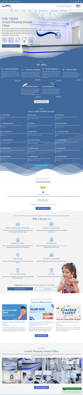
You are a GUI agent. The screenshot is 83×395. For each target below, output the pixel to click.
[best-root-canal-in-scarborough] (30, 38)
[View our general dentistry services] (10, 75)
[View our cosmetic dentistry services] (31, 75)
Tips (18, 325)
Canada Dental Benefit (61, 245)
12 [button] (40, 204)
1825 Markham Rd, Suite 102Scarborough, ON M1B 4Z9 (65, 6)
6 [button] (34, 204)
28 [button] (54, 204)
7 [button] (35, 204)
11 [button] (39, 204)
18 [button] (45, 204)
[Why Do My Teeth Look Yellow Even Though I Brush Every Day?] (41, 312)
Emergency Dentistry (68, 325)
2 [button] (31, 204)
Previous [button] (5, 194)
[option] (43, 192)
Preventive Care (13, 325)
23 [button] (50, 204)
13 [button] (41, 204)
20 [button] (47, 204)
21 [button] (48, 204)
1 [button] (30, 204)
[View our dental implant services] (51, 75)
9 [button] (37, 204)
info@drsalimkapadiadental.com (15, 1)
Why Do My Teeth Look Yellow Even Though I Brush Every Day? (41, 323)
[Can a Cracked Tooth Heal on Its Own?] (68, 312)
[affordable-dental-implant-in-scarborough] (24, 38)
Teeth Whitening (40, 325)
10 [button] (38, 204)
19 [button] (46, 204)
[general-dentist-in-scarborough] (11, 38)
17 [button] (44, 204)
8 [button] (36, 204)
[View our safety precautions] (31, 92)
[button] (70, 10)
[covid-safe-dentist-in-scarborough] (4, 38)
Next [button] (81, 194)
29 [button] (55, 204)
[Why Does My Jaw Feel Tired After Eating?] (14, 312)
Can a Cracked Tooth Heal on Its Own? (67, 323)
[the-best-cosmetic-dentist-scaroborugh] (17, 38)
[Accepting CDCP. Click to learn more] (78, 6)
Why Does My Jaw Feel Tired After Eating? (13, 323)
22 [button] (49, 204)
